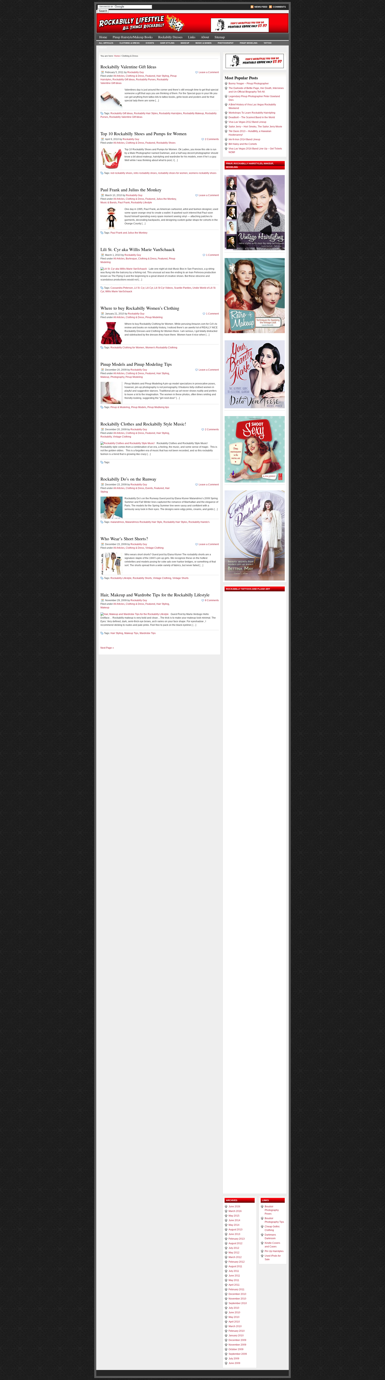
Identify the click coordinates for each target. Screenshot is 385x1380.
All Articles (106, 43)
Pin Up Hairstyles (274, 1251)
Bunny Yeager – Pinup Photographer (249, 83)
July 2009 (234, 1358)
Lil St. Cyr (139, 287)
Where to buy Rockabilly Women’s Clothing (139, 308)
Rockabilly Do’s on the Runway (128, 479)
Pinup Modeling (248, 43)
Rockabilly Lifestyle (141, 202)
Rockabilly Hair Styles (146, 113)
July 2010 (234, 1307)
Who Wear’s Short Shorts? (124, 538)
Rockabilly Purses (146, 79)
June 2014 (234, 1220)
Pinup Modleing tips (158, 407)
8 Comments (212, 600)
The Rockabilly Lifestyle (144, 21)
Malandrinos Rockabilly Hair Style (143, 522)
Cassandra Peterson (121, 287)
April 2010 (234, 1321)
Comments (279, 7)
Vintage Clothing (122, 436)
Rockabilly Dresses (170, 37)
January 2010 (236, 1335)
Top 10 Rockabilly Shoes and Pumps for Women (143, 133)
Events (150, 43)
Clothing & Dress (130, 43)
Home (103, 37)
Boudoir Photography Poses (272, 1210)
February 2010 (237, 1331)
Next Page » (107, 647)
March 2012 (235, 1257)
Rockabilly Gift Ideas (123, 79)
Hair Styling (167, 43)
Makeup (185, 43)
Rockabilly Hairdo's (199, 522)
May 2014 (234, 1225)
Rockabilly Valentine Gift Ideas (128, 67)
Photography (226, 43)
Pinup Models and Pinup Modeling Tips (136, 364)
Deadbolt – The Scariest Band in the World (252, 117)
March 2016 (235, 1211)
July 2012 (234, 1248)
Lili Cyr (149, 287)
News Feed (260, 7)
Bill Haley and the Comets (243, 144)
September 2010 (238, 1303)
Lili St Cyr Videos (163, 287)
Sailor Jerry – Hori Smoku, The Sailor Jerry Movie (255, 126)
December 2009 (237, 1340)
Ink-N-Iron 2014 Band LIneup (244, 139)
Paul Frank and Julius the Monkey (130, 190)
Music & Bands (204, 43)
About (205, 37)
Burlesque (131, 258)
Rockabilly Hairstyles (170, 113)
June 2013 (234, 1234)
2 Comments (212, 139)
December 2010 (237, 1294)
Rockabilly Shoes (165, 142)
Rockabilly (106, 436)
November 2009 (237, 1344)
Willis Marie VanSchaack (118, 291)
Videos (103, 47)
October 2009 (236, 1349)
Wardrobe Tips (148, 633)
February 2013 (237, 1238)
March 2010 (235, 1326)
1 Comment (212, 255)
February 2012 (237, 1261)
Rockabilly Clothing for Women (127, 347)
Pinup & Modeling (120, 407)
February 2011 (236, 1289)
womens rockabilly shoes (202, 173)
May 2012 (234, 1252)
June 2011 (234, 1275)
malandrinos (117, 522)
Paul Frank (124, 202)
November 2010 (237, 1298)
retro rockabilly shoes (145, 173)
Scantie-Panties (182, 287)
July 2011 (234, 1271)
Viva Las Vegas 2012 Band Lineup (247, 122)
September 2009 (238, 1354)
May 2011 (234, 1280)
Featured (150, 76)
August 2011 (235, 1266)
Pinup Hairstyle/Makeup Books (133, 37)
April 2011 (234, 1284)
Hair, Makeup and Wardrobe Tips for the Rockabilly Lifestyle (155, 595)
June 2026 (234, 1206)
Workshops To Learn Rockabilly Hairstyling (252, 112)
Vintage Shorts (180, 578)
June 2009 (234, 1363)
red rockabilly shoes (121, 173)
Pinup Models (138, 407)
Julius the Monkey (166, 199)
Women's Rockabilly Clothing (161, 347)
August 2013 (235, 1229)
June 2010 (234, 1312)
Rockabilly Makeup (193, 113)
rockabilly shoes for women (173, 173)
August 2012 (235, 1243)
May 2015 (234, 1215)
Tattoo (268, 43)
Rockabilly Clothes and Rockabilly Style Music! (143, 424)
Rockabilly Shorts (142, 578)
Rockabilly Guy (135, 72)
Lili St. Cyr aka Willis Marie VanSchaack (137, 249)
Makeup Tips (131, 633)
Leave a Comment (209, 72)
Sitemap (220, 37)
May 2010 (234, 1317)
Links (191, 37)
